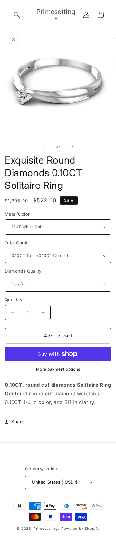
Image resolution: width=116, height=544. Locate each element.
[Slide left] (44, 147)
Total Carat (16, 242)
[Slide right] (72, 147)
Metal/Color (17, 214)
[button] (17, 15)
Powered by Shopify (80, 528)
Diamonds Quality (23, 271)
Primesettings (47, 528)
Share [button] (17, 421)
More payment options (58, 369)
